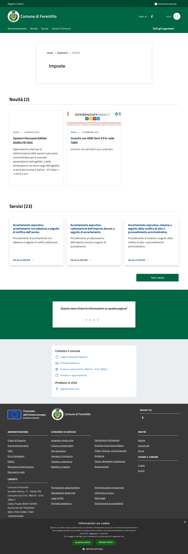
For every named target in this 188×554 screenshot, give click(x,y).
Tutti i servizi (157, 277)
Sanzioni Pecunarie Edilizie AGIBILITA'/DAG (29, 140)
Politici (11, 461)
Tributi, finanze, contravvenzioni (111, 451)
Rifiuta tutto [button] (106, 542)
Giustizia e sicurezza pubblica (109, 445)
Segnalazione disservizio (63, 493)
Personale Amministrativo (21, 467)
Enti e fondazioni (16, 456)
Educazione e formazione (107, 440)
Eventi (141, 470)
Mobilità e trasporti (60, 467)
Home (50, 52)
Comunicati (143, 445)
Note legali (100, 498)
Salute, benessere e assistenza (110, 461)
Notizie (141, 440)
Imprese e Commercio (62, 456)
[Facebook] (151, 16)
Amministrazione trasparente (109, 487)
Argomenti (62, 52)
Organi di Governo (17, 440)
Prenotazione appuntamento (65, 487)
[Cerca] (176, 16)
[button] (94, 549)
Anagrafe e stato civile (62, 440)
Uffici (10, 451)
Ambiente (99, 456)
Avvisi (16, 132)
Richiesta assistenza (61, 503)
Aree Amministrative (18, 445)
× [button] (185, 522)
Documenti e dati (16, 472)
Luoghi (141, 465)
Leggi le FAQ (57, 498)
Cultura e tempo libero (62, 445)
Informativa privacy (104, 493)
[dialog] (94, 536)
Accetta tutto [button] (82, 542)
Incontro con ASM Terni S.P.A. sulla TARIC (92, 140)
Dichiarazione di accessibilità (109, 503)
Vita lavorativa (58, 451)
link (122, 536)
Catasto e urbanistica (61, 461)
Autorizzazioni (102, 466)
